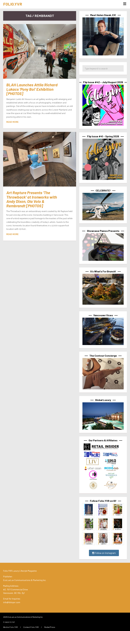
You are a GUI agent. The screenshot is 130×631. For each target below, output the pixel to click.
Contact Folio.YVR (31, 627)
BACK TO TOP (10, 622)
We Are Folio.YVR (10, 627)
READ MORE (12, 122)
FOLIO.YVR (12, 4)
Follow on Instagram (105, 553)
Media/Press (49, 627)
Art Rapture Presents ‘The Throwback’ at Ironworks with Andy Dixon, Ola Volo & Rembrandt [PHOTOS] (31, 199)
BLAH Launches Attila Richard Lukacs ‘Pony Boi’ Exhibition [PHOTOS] (32, 89)
